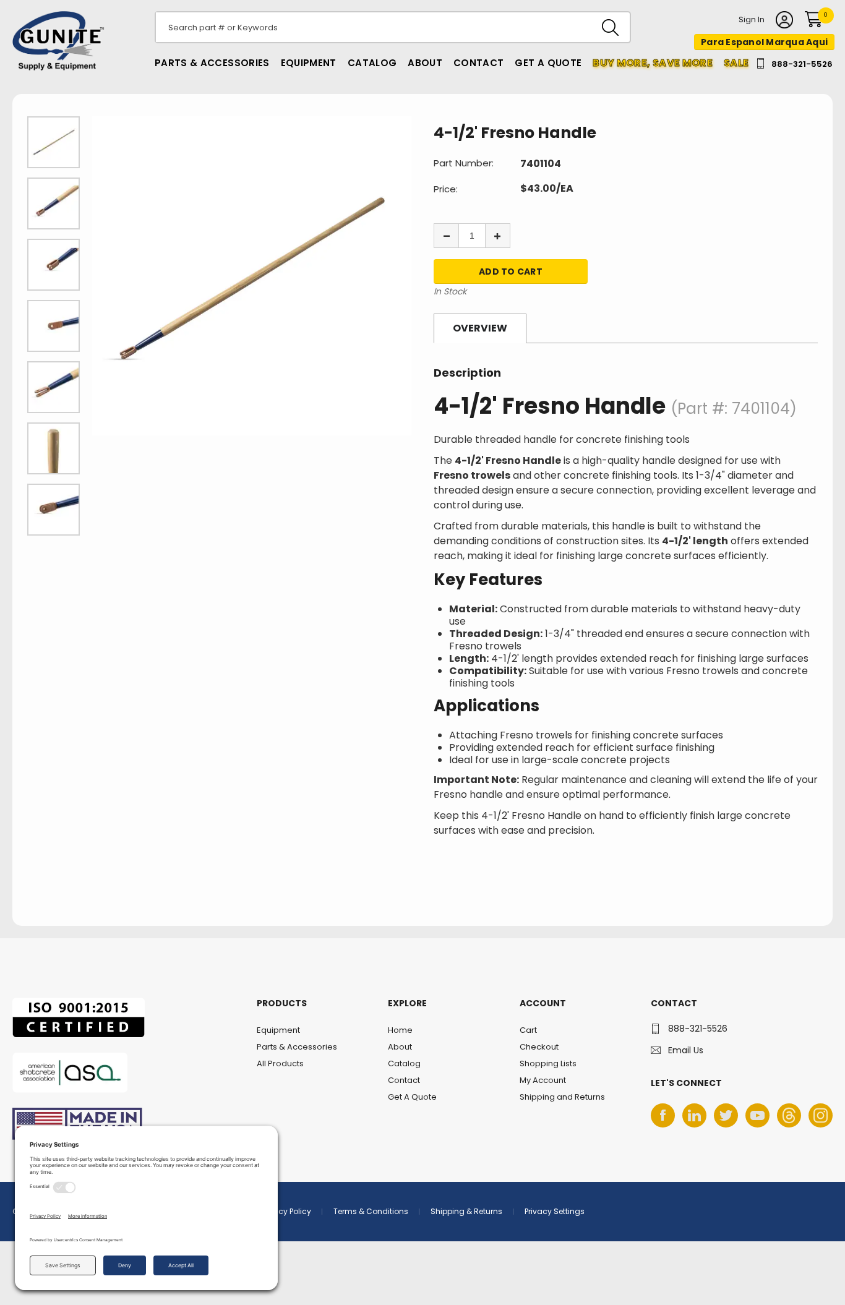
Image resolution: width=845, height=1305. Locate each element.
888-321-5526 (802, 64)
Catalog (372, 62)
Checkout (539, 1047)
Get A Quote (548, 62)
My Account (543, 1080)
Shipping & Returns (466, 1211)
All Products (280, 1063)
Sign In (752, 20)
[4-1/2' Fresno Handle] (251, 275)
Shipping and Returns (562, 1097)
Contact (478, 62)
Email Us (685, 1050)
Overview (480, 328)
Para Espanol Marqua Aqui (764, 42)
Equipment (309, 62)
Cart (528, 1030)
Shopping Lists (548, 1063)
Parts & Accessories (212, 62)
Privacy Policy (285, 1211)
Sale (736, 63)
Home (400, 1030)
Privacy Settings (555, 1211)
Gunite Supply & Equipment (51, 70)
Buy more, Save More (653, 63)
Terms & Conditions (370, 1211)
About (425, 62)
